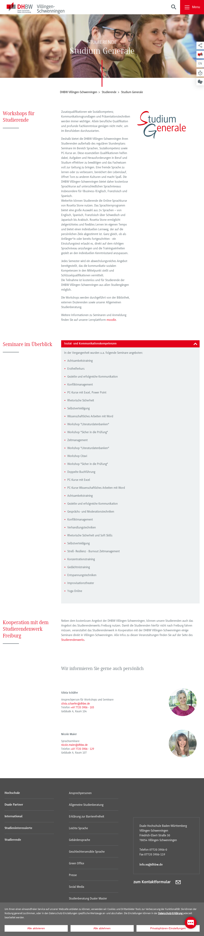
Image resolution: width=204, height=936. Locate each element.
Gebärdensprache (79, 840)
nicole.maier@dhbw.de (74, 744)
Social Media (76, 887)
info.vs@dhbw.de (151, 864)
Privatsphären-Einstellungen (168, 928)
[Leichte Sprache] (200, 72)
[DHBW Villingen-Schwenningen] (35, 9)
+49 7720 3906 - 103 (82, 707)
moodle (111, 320)
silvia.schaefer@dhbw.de (75, 703)
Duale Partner (14, 804)
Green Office (76, 863)
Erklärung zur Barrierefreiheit (86, 816)
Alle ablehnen (102, 928)
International (13, 816)
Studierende (13, 840)
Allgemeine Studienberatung (86, 805)
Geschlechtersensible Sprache (87, 851)
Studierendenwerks (72, 640)
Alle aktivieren (36, 928)
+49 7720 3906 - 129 (82, 748)
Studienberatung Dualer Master (88, 898)
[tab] (130, 343)
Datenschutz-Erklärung (170, 913)
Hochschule (12, 793)
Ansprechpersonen (80, 793)
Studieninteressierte (18, 828)
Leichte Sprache (78, 828)
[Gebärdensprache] (200, 81)
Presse (73, 875)
